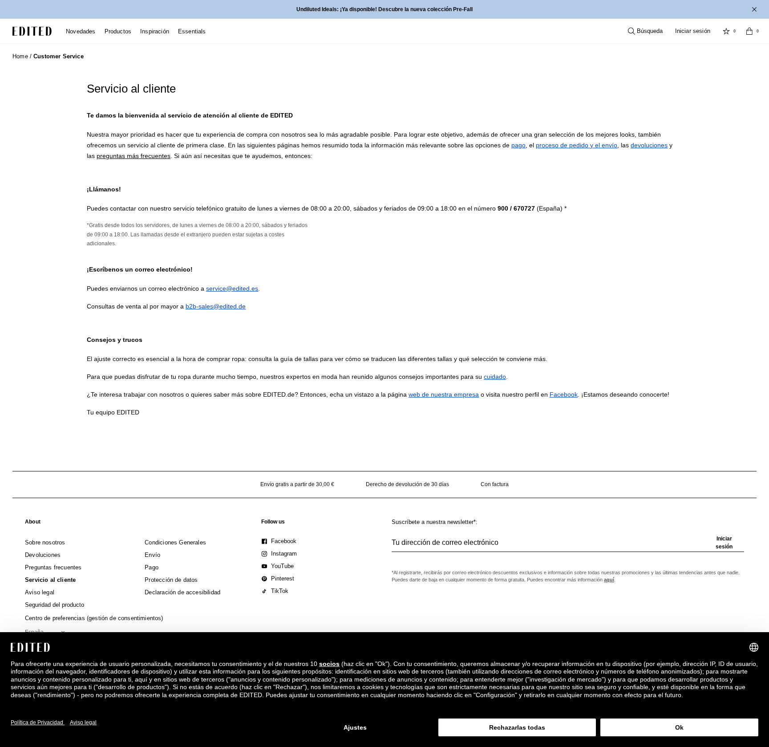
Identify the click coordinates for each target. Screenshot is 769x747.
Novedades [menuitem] (81, 31)
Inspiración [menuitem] (154, 31)
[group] (568, 546)
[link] (32, 523)
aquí (609, 579)
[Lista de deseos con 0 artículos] (726, 31)
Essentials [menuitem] (192, 31)
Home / (22, 56)
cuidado (495, 376)
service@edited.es (232, 288)
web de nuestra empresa (444, 394)
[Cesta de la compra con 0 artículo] (749, 31)
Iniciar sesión (692, 31)
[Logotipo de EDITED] (32, 31)
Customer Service (58, 56)
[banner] (384, 9)
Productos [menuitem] (118, 31)
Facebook (564, 394)
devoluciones (649, 145)
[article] (384, 145)
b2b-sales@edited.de (216, 306)
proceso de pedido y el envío (576, 145)
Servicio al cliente (131, 88)
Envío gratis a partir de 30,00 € (297, 484)
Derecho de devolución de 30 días (407, 484)
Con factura (495, 484)
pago (518, 145)
